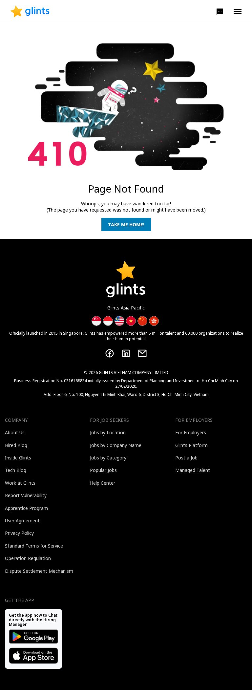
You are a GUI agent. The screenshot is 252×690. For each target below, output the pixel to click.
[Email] (142, 353)
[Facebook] (109, 353)
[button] (220, 11)
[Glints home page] (30, 11)
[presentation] (30, 11)
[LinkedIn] (126, 353)
